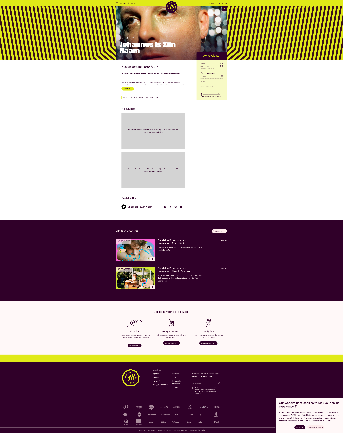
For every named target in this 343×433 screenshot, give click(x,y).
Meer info (327, 421)
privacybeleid (199, 391)
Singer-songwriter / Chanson (144, 97)
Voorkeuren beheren (316, 427)
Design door (177, 430)
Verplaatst (213, 55)
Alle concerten (218, 231)
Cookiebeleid (151, 430)
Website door (194, 430)
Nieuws (156, 377)
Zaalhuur (175, 373)
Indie (125, 97)
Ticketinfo (156, 381)
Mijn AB (211, 3)
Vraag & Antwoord (160, 384)
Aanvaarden (300, 427)
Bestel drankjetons (207, 343)
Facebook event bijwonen (212, 96)
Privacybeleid (141, 430)
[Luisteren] (224, 8)
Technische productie (176, 382)
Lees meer (126, 89)
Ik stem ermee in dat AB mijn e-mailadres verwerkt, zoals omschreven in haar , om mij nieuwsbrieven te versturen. (206, 390)
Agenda (122, 3)
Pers (174, 377)
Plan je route (133, 345)
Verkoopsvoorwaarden (164, 430)
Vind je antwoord (170, 343)
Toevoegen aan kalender (211, 94)
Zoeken (226, 3)
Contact (175, 387)
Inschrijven (219, 383)
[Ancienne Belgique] (172, 7)
